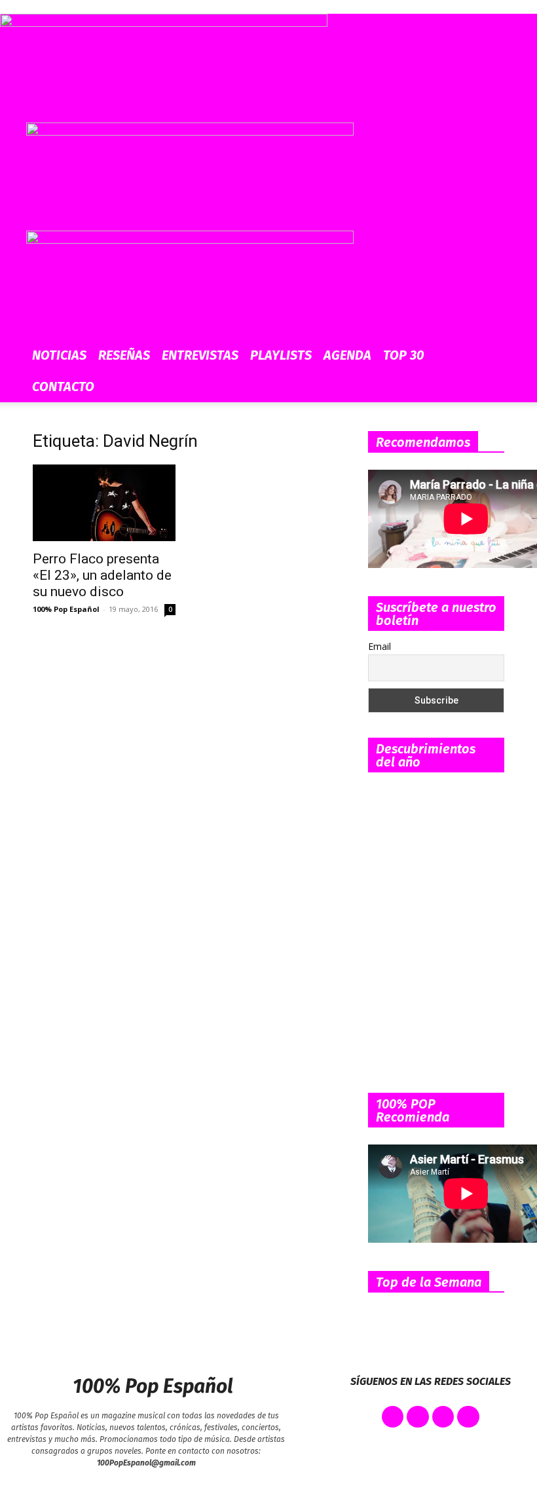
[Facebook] (393, 1417)
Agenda (347, 355)
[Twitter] (418, 1417)
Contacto (63, 386)
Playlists (281, 355)
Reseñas (124, 355)
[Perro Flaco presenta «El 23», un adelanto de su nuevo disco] (104, 502)
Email (379, 646)
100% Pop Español (66, 609)
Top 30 (403, 355)
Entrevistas (200, 355)
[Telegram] (468, 1417)
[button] (495, 138)
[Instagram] (443, 1417)
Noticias (59, 355)
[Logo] (190, 132)
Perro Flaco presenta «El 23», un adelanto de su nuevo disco (102, 575)
